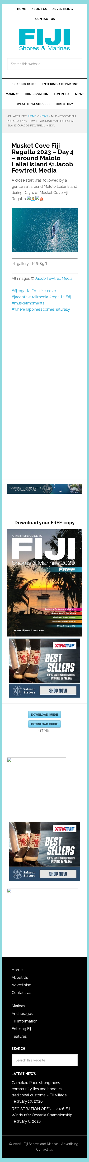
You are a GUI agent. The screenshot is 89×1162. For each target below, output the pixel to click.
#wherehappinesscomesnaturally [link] (41, 309)
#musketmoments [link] (28, 303)
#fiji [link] (68, 297)
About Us (20, 977)
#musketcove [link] (43, 291)
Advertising (21, 985)
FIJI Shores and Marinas (44, 39)
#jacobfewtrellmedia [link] (30, 297)
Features (19, 1036)
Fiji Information (24, 1021)
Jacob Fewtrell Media (53, 278)
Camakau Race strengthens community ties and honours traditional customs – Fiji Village (39, 1088)
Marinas (18, 1006)
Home (17, 970)
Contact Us (21, 992)
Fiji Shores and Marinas (41, 1144)
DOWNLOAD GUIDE (44, 714)
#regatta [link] (57, 297)
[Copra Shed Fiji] (44, 489)
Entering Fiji (22, 1029)
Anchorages (22, 1013)
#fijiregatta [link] (21, 291)
